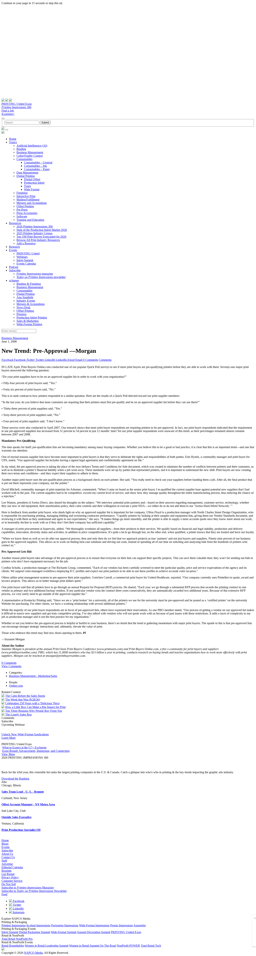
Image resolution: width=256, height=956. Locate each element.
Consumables (24, 159)
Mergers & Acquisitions (30, 304)
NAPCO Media (33, 952)
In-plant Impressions (38, 925)
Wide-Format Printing (29, 324)
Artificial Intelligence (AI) (31, 145)
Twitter (16, 904)
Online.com (16, 685)
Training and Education (30, 219)
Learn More (8, 737)
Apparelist (139, 925)
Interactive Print (25, 196)
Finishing (22, 192)
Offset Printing (25, 206)
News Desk (23, 307)
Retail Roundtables (12, 945)
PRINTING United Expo (16, 103)
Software (21, 216)
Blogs (4, 843)
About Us (7, 853)
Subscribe (15, 270)
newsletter (41, 277)
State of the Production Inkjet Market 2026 (41, 229)
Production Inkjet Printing (31, 317)
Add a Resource (26, 243)
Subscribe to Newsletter (34, 891)
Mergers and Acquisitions (31, 202)
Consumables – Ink (35, 165)
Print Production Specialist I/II (20, 829)
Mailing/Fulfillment (27, 199)
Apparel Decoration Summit (93, 932)
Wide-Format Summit (63, 932)
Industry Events (25, 300)
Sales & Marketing (27, 320)
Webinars (22, 256)
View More (8, 754)
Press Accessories (26, 213)
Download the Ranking (15, 778)
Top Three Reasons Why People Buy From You (33, 710)
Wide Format (31, 189)
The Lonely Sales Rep (18, 714)
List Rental (7, 874)
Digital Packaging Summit (34, 932)
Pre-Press (22, 209)
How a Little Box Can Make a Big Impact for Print (35, 707)
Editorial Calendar (12, 867)
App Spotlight (24, 297)
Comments (105, 359)
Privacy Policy (10, 877)
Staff (4, 860)
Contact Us (8, 857)
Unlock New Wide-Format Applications (25, 734)
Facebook (18, 901)
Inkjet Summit (24, 260)
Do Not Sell (8, 884)
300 (16, 107)
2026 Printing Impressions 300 (34, 226)
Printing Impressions (13, 925)
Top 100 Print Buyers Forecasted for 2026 (41, 236)
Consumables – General (38, 162)
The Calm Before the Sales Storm (25, 695)
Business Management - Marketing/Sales (33, 676)
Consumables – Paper (37, 169)
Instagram (18, 912)
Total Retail (8, 938)
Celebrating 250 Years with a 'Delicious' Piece (32, 703)
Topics (13, 142)
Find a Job (7, 110)
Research (14, 246)
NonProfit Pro (24, 938)
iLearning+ (8, 114)
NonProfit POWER (128, 945)
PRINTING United (28, 253)
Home (12, 138)
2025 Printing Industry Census (34, 233)
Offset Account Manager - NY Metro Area (28, 804)
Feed (4, 894)
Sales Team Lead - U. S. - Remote (22, 791)
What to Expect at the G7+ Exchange (24, 747)
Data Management (27, 172)
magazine (34, 273)
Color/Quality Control (29, 155)
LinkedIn (18, 908)
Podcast (13, 267)
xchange (14, 280)
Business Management (29, 152)
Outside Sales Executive (16, 817)
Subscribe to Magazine (27, 887)
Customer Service (11, 880)
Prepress (21, 314)
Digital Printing (25, 176)
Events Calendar (26, 263)
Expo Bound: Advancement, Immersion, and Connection (36, 750)
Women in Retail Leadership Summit (46, 945)
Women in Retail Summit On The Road (92, 945)
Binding (21, 149)
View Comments (11, 666)
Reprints (6, 870)
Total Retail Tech (151, 945)
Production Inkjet (34, 182)
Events (13, 250)
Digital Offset (32, 179)
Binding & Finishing (28, 283)
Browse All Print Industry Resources (38, 240)
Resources (15, 223)
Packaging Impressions (64, 925)
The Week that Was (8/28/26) (22, 699)
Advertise (7, 864)
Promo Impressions (121, 925)
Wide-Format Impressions (94, 925)
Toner (27, 186)
